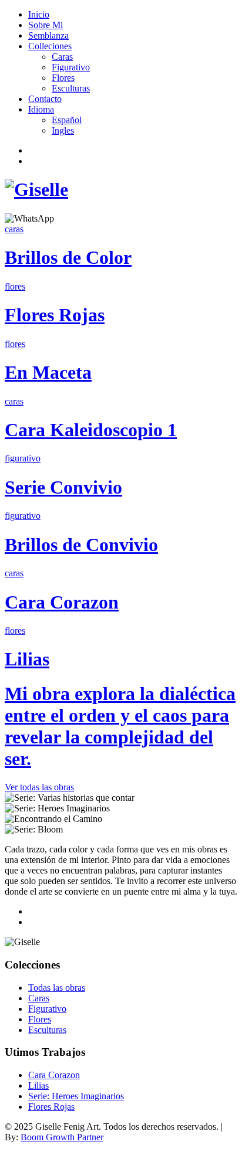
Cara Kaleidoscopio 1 (91, 429)
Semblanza (48, 35)
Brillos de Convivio (81, 544)
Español (67, 120)
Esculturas (71, 88)
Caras (62, 57)
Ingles (63, 130)
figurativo (23, 458)
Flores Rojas (55, 314)
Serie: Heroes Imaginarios (76, 1096)
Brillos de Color (68, 257)
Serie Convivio (63, 487)
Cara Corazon (62, 602)
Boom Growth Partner (62, 1137)
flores (15, 286)
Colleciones (50, 46)
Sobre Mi (45, 25)
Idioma (41, 109)
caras (14, 229)
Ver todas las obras (39, 787)
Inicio (38, 14)
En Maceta (48, 372)
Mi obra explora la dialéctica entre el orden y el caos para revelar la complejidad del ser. (120, 726)
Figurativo (71, 67)
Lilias (27, 659)
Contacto (45, 99)
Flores (63, 78)
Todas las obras (56, 988)
